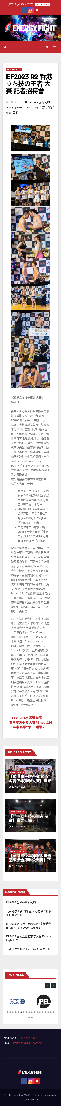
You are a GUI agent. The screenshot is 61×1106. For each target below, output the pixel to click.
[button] (47, 47)
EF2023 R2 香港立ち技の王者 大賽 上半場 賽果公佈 (22, 722)
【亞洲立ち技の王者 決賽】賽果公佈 (28, 818)
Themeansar (32, 1099)
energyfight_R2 (42, 102)
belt (31, 102)
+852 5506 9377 (27, 1037)
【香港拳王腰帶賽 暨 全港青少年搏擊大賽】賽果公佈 (30, 780)
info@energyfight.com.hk (27, 1043)
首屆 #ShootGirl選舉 (44, 722)
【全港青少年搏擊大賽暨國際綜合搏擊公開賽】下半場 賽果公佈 (30, 860)
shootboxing (31, 107)
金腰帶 (42, 107)
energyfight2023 (14, 107)
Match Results (14, 69)
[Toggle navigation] (54, 47)
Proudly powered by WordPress (19, 1095)
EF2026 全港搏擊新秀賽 (21, 902)
